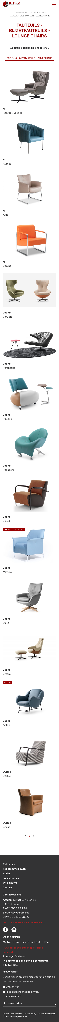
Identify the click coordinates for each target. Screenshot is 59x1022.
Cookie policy (30, 1013)
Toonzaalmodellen (14, 869)
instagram (13, 929)
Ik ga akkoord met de (22, 994)
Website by (15, 1016)
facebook (5, 929)
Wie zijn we (10, 883)
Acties (6, 873)
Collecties (31, 12)
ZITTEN (41, 12)
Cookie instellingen (46, 1013)
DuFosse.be (19, 12)
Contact (7, 887)
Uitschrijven (12, 987)
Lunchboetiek (11, 878)
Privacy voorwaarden (12, 1013)
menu (54, 4)
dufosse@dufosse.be (17, 912)
